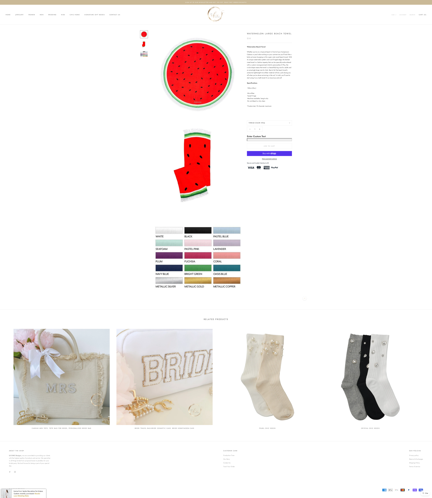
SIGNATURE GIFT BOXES (94, 15)
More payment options (269, 159)
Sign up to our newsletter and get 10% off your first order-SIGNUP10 (216, 2)
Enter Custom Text (256, 136)
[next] (425, 378)
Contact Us (114, 15)
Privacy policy (413, 455)
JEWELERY (19, 15)
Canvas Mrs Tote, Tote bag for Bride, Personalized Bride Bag (61, 428)
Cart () (422, 15)
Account (402, 15)
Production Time (228, 455)
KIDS (63, 15)
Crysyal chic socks (370, 428)
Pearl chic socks (267, 428)
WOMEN (31, 15)
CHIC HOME (75, 15)
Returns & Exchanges (416, 459)
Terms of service (414, 466)
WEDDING (52, 15)
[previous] (7, 378)
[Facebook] (10, 471)
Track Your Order (229, 466)
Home (8, 15)
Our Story (226, 459)
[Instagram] (15, 471)
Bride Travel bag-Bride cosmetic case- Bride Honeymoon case (164, 428)
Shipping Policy (414, 463)
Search (412, 15)
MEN (42, 15)
